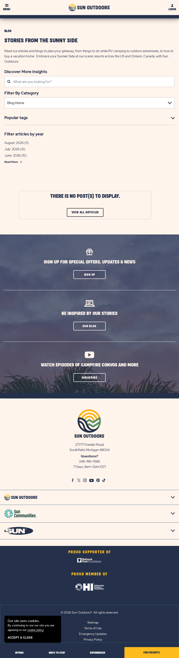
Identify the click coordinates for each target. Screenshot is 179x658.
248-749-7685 (89, 461)
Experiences (97, 652)
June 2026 (12, 155)
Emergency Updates (93, 634)
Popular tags (16, 117)
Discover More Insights (25, 71)
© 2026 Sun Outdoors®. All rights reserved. (89, 612)
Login (172, 9)
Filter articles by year (24, 134)
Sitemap (92, 622)
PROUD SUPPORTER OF (89, 552)
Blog (7, 31)
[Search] (8, 82)
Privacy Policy (93, 639)
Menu (6, 9)
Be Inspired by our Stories (89, 313)
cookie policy (35, 630)
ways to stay (57, 652)
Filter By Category (21, 93)
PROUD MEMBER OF (89, 574)
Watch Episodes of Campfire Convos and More (89, 365)
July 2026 (11, 149)
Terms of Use (93, 628)
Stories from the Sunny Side (40, 40)
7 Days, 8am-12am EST (89, 467)
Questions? (89, 456)
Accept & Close (20, 637)
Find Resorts (151, 652)
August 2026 (14, 143)
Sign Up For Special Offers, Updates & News (89, 262)
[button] (89, 274)
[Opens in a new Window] (89, 561)
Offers (19, 652)
